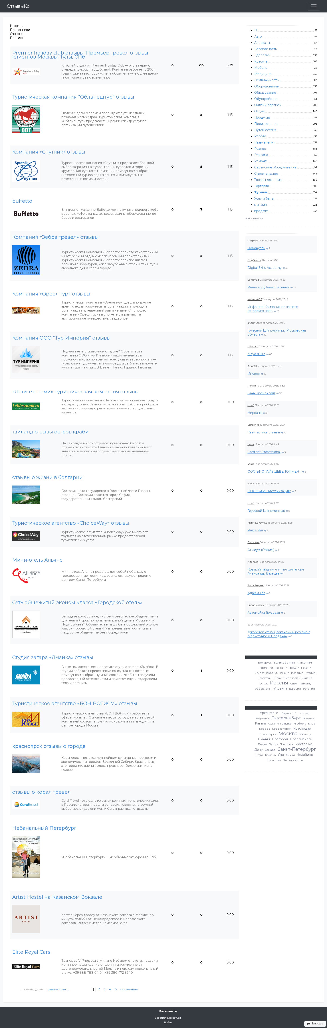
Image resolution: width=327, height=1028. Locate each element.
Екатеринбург (286, 718)
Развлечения (264, 142)
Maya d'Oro (256, 354)
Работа (260, 136)
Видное (287, 713)
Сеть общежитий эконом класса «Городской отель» (77, 603)
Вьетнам (306, 662)
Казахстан (265, 678)
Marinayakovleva (257, 522)
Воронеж (263, 718)
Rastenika (255, 530)
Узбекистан (263, 688)
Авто (258, 36)
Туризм (260, 192)
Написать (316, 1023)
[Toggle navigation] (314, 6)
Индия (284, 672)
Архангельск (270, 713)
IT (255, 30)
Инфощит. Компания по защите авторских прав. (273, 309)
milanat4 (253, 346)
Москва (288, 734)
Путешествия (265, 130)
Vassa (251, 444)
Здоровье (262, 55)
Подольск (287, 744)
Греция (294, 667)
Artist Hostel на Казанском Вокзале (57, 897)
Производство (266, 124)
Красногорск (281, 728)
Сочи (259, 755)
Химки (290, 755)
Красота (260, 61)
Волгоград (302, 713)
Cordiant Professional (264, 452)
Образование (265, 93)
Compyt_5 (253, 279)
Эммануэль (256, 248)
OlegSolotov (254, 240)
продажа (261, 211)
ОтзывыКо (18, 6)
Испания (297, 672)
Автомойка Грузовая (264, 613)
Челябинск (306, 755)
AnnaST (252, 366)
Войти (168, 1022)
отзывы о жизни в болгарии (47, 478)
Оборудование (266, 86)
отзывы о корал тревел (41, 792)
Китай (278, 678)
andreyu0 (253, 322)
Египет (259, 672)
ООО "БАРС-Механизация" (269, 491)
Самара (270, 749)
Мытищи (305, 734)
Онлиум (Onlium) (261, 550)
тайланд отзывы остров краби (50, 432)
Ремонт (260, 161)
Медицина (262, 74)
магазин (260, 205)
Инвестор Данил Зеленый (268, 287)
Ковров (264, 728)
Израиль (272, 672)
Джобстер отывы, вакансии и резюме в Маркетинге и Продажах (279, 634)
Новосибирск (301, 739)
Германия (266, 667)
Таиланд (305, 683)
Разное (260, 149)
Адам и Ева (256, 593)
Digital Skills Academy (265, 268)
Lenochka (253, 424)
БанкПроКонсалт (261, 393)
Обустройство (265, 99)
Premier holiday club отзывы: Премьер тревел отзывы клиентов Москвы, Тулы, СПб (80, 55)
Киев (311, 723)
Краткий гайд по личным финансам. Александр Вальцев (276, 571)
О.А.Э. (263, 683)
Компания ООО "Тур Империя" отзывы (61, 338)
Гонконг (281, 667)
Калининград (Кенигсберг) (287, 723)
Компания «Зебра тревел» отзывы (55, 237)
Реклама (261, 155)
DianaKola (254, 542)
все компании (254, 218)
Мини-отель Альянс (37, 560)
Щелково (274, 760)
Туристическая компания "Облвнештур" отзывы (73, 97)
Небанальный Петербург (44, 828)
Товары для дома (268, 180)
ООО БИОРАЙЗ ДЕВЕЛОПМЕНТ (274, 471)
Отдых (259, 111)
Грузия (306, 667)
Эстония (309, 688)
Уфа (281, 755)
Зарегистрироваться (168, 1017)
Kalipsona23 (255, 299)
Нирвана (255, 413)
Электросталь (293, 760)
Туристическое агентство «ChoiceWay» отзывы (70, 523)
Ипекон (254, 374)
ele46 (251, 405)
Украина (280, 688)
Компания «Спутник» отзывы (48, 152)
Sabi (250, 624)
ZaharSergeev (256, 585)
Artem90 (253, 561)
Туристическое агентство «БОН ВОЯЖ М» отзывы (74, 704)
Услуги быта (264, 198)
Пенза (262, 744)
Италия (310, 672)
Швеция (295, 688)
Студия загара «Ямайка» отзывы (52, 658)
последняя (129, 989)
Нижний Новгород (273, 739)
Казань (260, 723)
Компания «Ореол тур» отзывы (51, 294)
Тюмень (270, 755)
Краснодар (302, 728)
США (293, 683)
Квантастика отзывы (264, 432)
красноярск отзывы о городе (49, 746)
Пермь (273, 744)
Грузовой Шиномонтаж (266, 511)
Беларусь (265, 662)
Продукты (262, 117)
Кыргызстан (292, 678)
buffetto (22, 201)
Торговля (261, 186)
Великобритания (286, 662)
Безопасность (265, 49)
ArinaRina (254, 385)
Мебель (260, 68)
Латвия (307, 678)
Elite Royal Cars (31, 952)
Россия (279, 683)
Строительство (266, 174)
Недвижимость (266, 80)
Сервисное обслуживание (275, 167)
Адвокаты (262, 43)
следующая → (58, 989)
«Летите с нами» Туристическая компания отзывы (75, 392)
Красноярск (267, 734)
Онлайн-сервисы (267, 105)
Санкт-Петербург (296, 749)
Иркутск (308, 718)
